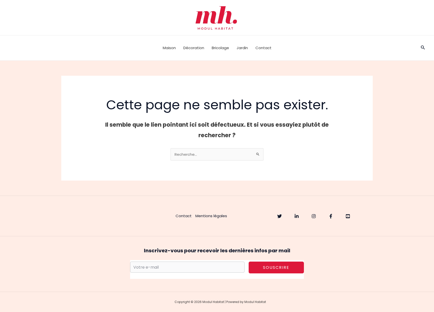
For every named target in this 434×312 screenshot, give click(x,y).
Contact (263, 47)
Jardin (242, 47)
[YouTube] (348, 216)
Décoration (193, 47)
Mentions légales (211, 215)
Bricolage (220, 47)
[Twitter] (279, 216)
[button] (423, 47)
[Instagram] (313, 216)
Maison (169, 47)
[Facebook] (331, 216)
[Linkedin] (296, 216)
